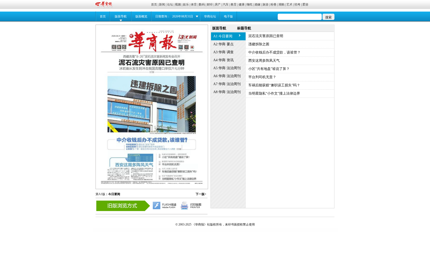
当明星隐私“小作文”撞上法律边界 (274, 93)
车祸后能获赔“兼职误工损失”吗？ (274, 85)
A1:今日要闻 (222, 36)
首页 (154, 4)
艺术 (289, 4)
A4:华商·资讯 (223, 60)
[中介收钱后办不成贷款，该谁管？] (153, 140)
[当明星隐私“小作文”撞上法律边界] (179, 173)
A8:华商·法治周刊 (227, 92)
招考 (297, 4)
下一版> (201, 194)
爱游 (305, 4)
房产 (218, 4)
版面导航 (121, 16)
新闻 (162, 4)
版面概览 (141, 16)
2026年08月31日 (182, 16)
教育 (234, 4)
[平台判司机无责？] (173, 159)
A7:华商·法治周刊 (227, 84)
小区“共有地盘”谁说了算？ (269, 69)
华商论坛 (210, 16)
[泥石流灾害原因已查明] (151, 61)
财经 (210, 4)
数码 (202, 4)
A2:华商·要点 (223, 44)
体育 (194, 4)
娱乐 (186, 4)
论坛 (170, 4)
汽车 (226, 4)
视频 (178, 4)
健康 (242, 4)
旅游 (266, 4)
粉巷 (273, 4)
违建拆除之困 (258, 44)
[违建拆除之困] (152, 102)
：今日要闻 (112, 194)
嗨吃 (250, 4)
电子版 (228, 16)
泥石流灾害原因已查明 (265, 36)
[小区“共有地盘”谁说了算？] (176, 152)
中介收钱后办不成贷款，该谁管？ (274, 52)
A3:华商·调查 (223, 52)
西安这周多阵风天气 (264, 60)
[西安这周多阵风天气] (130, 162)
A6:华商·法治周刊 (227, 76)
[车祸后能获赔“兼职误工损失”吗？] (180, 166)
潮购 (281, 4)
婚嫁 (258, 4)
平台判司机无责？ (262, 77)
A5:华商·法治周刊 (227, 68)
